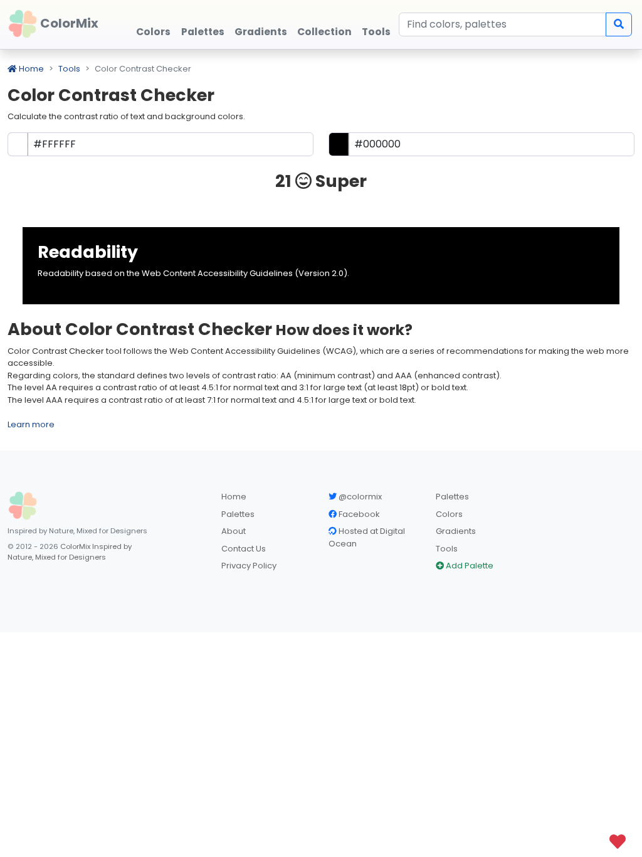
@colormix (359, 497)
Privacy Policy (248, 566)
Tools (69, 69)
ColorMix (68, 23)
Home (30, 69)
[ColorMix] (23, 506)
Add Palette (468, 566)
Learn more (31, 424)
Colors (449, 514)
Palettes (238, 514)
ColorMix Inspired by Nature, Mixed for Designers (70, 551)
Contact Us (243, 549)
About (233, 531)
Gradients (456, 531)
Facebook (358, 514)
